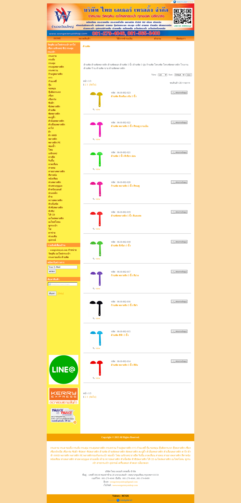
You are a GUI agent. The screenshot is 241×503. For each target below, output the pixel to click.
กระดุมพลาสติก (97, 448)
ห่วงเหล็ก (95, 459)
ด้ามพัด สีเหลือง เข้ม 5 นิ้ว (124, 96)
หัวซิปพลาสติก (139, 459)
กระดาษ (54, 448)
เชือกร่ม (67, 451)
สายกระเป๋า (103, 463)
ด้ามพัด (86, 46)
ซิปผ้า (75, 451)
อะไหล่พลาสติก (163, 459)
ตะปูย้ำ (142, 451)
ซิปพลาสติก (93, 451)
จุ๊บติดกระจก (165, 448)
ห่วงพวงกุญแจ (82, 459)
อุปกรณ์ (114, 463)
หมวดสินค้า (84, 38)
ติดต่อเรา (181, 38)
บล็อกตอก (143, 463)
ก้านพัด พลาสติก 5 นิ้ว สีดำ (124, 305)
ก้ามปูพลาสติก (124, 448)
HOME (57, 38)
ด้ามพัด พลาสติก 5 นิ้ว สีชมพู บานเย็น (129, 126)
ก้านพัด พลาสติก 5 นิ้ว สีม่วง (125, 275)
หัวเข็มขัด (126, 459)
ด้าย (102, 459)
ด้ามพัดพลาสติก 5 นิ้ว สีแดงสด (126, 216)
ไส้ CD (150, 459)
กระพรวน (111, 448)
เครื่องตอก (123, 463)
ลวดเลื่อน (150, 455)
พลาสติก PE (76, 455)
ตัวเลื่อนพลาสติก (172, 451)
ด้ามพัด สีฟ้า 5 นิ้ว (120, 335)
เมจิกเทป (125, 455)
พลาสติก (65, 455)
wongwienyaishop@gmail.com (124, 482)
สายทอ (159, 455)
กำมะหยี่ (141, 448)
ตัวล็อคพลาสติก (155, 451)
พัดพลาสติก (132, 451)
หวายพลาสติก (112, 459)
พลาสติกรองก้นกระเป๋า (95, 455)
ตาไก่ (184, 451)
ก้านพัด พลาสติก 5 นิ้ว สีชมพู (125, 186)
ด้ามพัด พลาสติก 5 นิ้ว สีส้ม (124, 365)
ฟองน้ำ (111, 455)
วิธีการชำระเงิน (124, 38)
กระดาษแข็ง (66, 448)
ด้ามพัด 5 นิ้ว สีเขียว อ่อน (123, 156)
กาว (134, 448)
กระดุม (84, 448)
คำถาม (157, 38)
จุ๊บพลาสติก (179, 448)
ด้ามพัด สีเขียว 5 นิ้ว (121, 245)
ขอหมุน (154, 448)
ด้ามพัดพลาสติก (116, 451)
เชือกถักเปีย (56, 451)
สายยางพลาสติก (172, 455)
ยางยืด (134, 455)
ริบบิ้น (141, 455)
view (97, 109)
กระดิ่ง (76, 448)
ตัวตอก (133, 463)
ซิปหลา (82, 451)
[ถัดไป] (92, 84)
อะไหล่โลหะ (177, 459)
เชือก (188, 448)
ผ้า (189, 451)
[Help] (61, 293)
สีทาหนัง (185, 455)
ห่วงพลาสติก (67, 459)
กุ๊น (148, 448)
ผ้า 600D (55, 455)
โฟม (118, 455)
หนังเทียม (55, 459)
